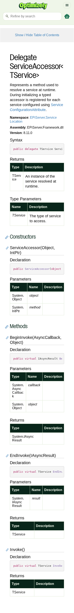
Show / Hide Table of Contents (37, 35)
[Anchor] (7, 237)
